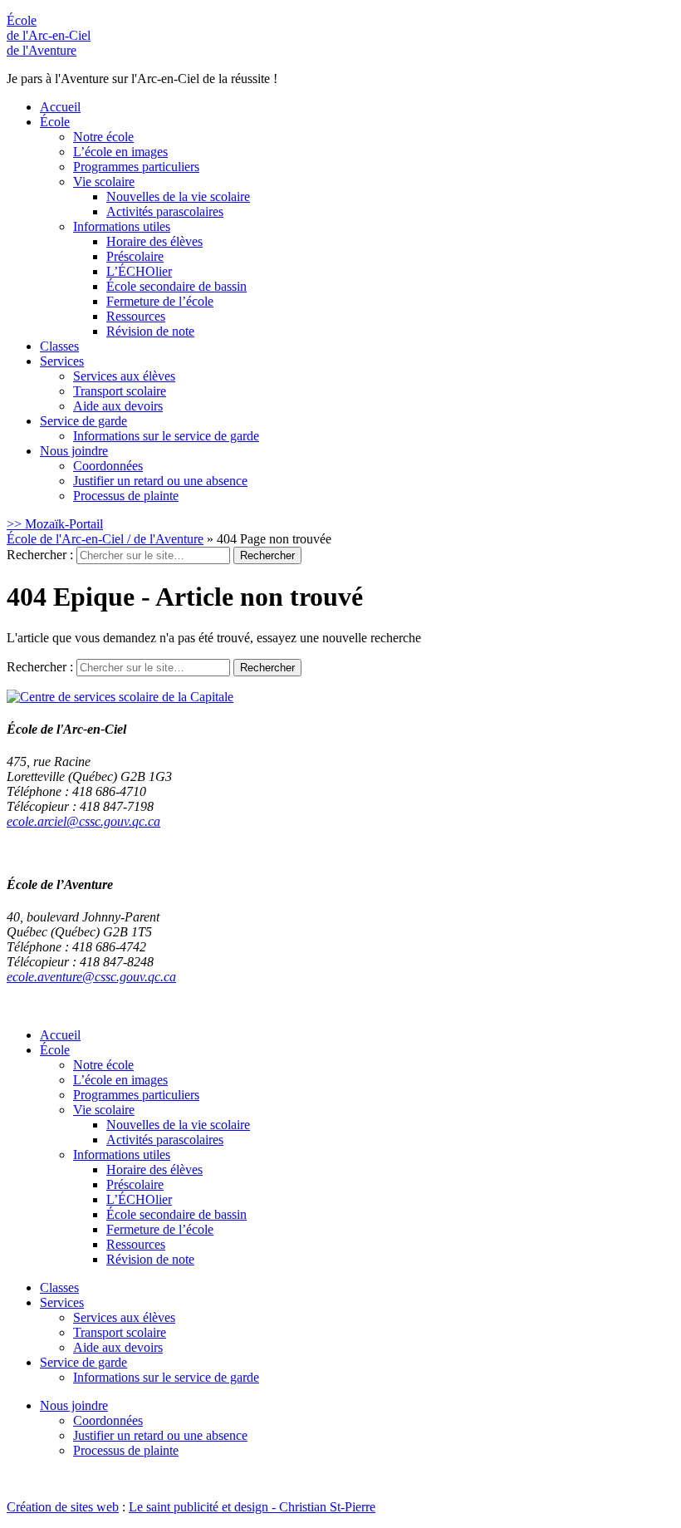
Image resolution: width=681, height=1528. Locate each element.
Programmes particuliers (136, 167)
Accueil (60, 107)
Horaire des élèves (154, 241)
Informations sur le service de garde (166, 436)
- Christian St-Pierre (321, 1507)
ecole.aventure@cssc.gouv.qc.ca (91, 977)
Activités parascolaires (164, 211)
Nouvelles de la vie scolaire (178, 196)
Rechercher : (40, 555)
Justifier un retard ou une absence (160, 481)
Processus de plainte (126, 496)
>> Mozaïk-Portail (55, 524)
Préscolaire (135, 256)
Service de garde (83, 421)
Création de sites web (63, 1507)
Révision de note (150, 331)
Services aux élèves (124, 376)
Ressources (135, 316)
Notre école (103, 137)
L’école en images (120, 152)
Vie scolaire (104, 181)
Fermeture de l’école (159, 301)
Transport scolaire (119, 391)
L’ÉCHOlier (139, 271)
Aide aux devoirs (118, 406)
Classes (59, 346)
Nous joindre (74, 451)
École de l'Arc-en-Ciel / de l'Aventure (105, 539)
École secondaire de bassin (176, 286)
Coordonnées (108, 466)
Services (62, 361)
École (49, 35)
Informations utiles (121, 226)
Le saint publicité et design (198, 1507)
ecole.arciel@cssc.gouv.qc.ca (83, 821)
